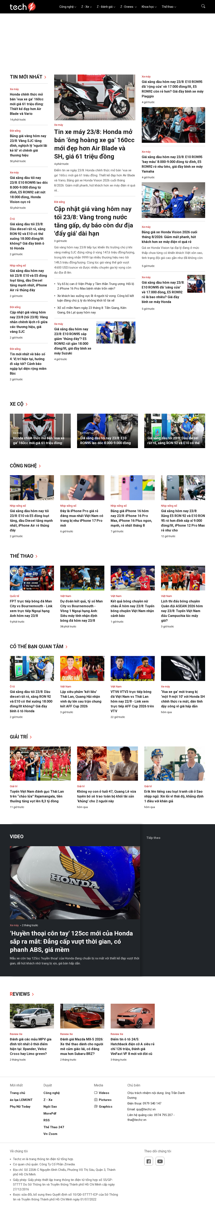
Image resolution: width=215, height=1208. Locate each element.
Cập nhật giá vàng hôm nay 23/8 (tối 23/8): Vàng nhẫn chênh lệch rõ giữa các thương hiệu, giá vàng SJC (29, 322)
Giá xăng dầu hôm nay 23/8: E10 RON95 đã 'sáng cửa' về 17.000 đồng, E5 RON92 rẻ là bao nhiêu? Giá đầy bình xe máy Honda (163, 292)
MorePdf (49, 1113)
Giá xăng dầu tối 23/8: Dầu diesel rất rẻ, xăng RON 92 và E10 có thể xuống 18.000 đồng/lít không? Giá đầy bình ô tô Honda (31, 701)
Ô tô (12, 218)
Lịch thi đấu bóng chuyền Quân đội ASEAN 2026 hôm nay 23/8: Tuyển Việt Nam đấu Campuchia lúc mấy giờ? (182, 611)
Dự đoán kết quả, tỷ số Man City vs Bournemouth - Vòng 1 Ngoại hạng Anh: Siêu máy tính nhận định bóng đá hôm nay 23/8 (81, 611)
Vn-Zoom (50, 1134)
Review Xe (16, 1034)
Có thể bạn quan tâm (37, 646)
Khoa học (148, 6)
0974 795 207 (163, 1115)
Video (17, 836)
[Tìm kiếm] (200, 6)
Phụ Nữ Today (20, 1106)
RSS (46, 1120)
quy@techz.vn (146, 1109)
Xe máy (14, 89)
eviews (20, 994)
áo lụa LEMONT (21, 1100)
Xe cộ (17, 404)
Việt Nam (65, 596)
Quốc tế (14, 596)
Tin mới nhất (26, 77)
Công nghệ (66, 6)
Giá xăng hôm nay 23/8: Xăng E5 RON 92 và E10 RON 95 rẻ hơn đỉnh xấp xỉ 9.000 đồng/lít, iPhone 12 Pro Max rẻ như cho (183, 520)
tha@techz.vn (136, 1120)
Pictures (105, 1100)
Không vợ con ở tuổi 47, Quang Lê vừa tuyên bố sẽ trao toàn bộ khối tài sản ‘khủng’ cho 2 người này (106, 796)
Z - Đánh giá (105, 6)
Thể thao (167, 6)
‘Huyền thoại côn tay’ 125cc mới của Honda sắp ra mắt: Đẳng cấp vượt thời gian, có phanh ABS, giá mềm (71, 941)
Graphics (105, 1106)
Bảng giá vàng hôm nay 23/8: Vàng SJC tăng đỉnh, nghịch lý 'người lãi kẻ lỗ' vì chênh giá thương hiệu (28, 145)
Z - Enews (127, 6)
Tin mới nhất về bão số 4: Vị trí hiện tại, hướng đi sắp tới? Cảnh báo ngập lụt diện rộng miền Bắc (28, 363)
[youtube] (160, 1161)
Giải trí (19, 737)
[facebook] (148, 1161)
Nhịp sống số (18, 265)
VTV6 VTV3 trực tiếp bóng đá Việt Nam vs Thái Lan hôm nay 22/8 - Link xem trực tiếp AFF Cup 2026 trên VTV (132, 701)
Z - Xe (85, 6)
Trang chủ (17, 1093)
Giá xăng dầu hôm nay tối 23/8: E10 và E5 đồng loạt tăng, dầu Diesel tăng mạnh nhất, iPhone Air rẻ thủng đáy (28, 280)
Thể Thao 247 (53, 1127)
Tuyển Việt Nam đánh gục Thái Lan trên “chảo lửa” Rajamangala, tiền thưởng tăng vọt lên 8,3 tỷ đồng (37, 796)
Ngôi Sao (50, 1106)
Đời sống (15, 130)
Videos (104, 1093)
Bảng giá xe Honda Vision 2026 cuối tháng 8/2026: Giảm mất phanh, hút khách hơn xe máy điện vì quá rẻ (169, 237)
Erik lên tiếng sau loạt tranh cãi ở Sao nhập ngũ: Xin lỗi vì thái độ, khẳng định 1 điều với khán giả (173, 796)
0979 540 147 (152, 1103)
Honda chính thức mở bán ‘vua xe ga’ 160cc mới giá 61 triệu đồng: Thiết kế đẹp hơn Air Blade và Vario (27, 104)
